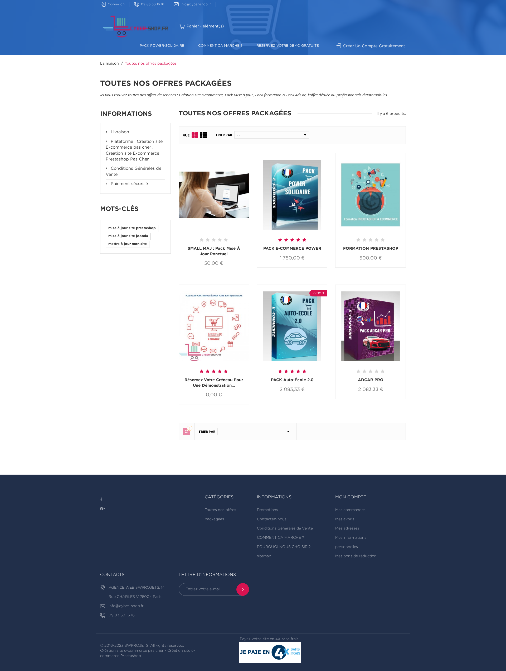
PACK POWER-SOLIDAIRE (162, 45)
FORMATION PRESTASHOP (370, 248)
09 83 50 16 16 (152, 4)
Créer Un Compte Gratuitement (374, 46)
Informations (126, 114)
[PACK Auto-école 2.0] (292, 327)
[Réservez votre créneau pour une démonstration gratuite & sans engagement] (214, 327)
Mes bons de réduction (356, 556)
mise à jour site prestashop (132, 228)
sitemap (264, 556)
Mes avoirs (344, 519)
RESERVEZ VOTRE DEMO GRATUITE (287, 45)
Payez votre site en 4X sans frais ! (270, 639)
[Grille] (195, 135)
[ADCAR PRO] (370, 327)
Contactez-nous (271, 519)
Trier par (223, 135)
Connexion (116, 4)
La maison (109, 63)
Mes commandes (350, 510)
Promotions (267, 510)
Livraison (119, 132)
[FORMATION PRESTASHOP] (370, 195)
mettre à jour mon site (127, 244)
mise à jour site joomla (128, 236)
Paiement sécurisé (128, 184)
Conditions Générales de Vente (285, 528)
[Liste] (203, 135)
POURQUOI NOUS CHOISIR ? (283, 547)
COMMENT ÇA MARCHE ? (220, 45)
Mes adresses (347, 528)
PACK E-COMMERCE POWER (292, 248)
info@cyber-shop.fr (196, 4)
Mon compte (350, 497)
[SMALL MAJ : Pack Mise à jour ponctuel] (214, 195)
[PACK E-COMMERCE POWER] (292, 195)
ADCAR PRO (370, 380)
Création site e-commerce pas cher (132, 650)
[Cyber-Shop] (135, 26)
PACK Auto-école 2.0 (292, 380)
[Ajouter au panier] (197, 272)
